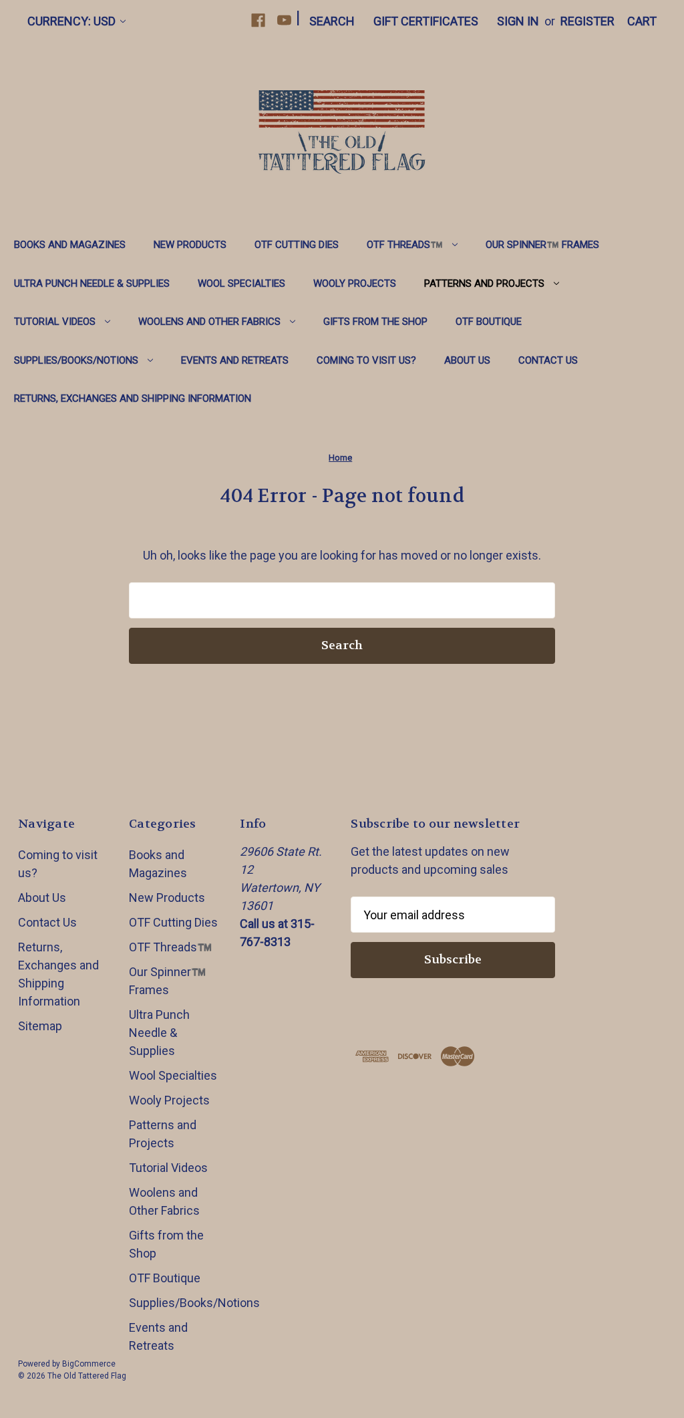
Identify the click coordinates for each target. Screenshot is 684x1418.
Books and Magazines (70, 245)
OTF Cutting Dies (296, 245)
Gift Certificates (425, 21)
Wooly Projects (354, 283)
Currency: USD (71, 21)
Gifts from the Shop (375, 322)
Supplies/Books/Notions (76, 360)
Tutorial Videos (55, 322)
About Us (467, 360)
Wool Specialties (241, 283)
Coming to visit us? (366, 360)
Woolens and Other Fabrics (209, 322)
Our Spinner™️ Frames (542, 245)
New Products (190, 245)
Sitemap (40, 1026)
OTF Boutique (489, 322)
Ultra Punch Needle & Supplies (92, 283)
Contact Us (548, 360)
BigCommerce (89, 1364)
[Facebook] (258, 20)
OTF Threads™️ (405, 245)
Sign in (518, 21)
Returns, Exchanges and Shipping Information (132, 398)
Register (587, 21)
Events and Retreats (235, 360)
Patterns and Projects (484, 283)
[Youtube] (284, 20)
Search (332, 21)
